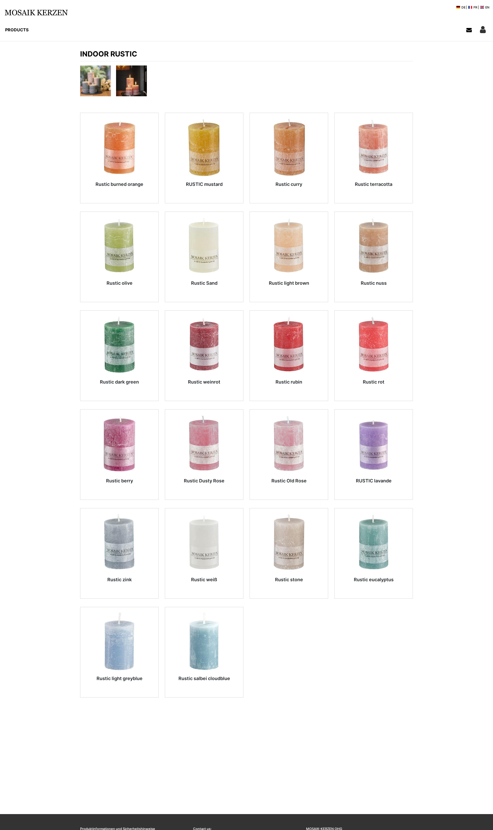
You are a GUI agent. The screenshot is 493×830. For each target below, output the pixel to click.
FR (475, 7)
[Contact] (469, 30)
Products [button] (17, 29)
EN (487, 7)
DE (463, 7)
